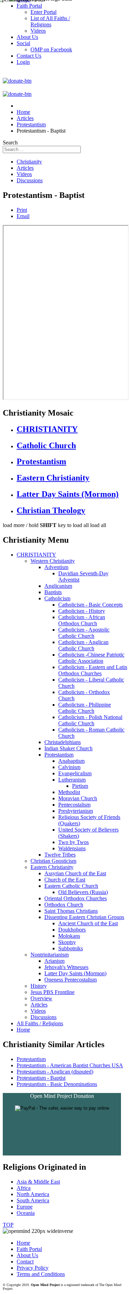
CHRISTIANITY (47, 429)
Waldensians (72, 848)
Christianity (29, 162)
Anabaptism (71, 761)
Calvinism (69, 767)
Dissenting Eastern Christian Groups (84, 917)
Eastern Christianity (53, 477)
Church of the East (64, 880)
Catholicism (57, 598)
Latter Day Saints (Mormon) (68, 494)
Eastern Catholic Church (71, 886)
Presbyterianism (75, 811)
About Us (27, 1255)
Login (23, 62)
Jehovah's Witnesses (66, 967)
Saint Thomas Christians (71, 911)
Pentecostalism (74, 805)
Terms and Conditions (41, 1274)
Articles (25, 168)
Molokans (69, 936)
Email (23, 216)
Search (10, 142)
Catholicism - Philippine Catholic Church (84, 708)
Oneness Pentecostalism (70, 980)
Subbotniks (70, 948)
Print (22, 210)
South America (33, 1200)
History (39, 986)
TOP (8, 1225)
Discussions (30, 180)
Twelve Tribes (60, 855)
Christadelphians (62, 742)
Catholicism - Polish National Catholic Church (90, 720)
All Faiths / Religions (40, 1023)
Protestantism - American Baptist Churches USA (70, 1065)
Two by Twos (73, 842)
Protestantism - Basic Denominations (57, 1084)
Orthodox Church (63, 905)
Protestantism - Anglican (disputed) (55, 1072)
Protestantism (41, 461)
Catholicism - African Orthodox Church (81, 620)
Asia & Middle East (38, 1182)
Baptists (53, 592)
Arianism (54, 961)
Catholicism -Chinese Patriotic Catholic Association (91, 658)
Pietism (80, 786)
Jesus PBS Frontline (53, 992)
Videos (24, 174)
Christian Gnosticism (53, 861)
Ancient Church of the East (88, 923)
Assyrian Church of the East (75, 873)
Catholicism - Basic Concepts (90, 605)
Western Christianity (53, 561)
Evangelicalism (75, 773)
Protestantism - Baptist (41, 1078)
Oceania (26, 1213)
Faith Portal (29, 1249)
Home (23, 1030)
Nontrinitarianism (50, 955)
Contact (25, 1261)
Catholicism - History (81, 611)
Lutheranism (72, 780)
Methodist (69, 792)
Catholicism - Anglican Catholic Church (83, 645)
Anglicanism (58, 586)
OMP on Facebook (51, 49)
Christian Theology (51, 510)
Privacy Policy (33, 1268)
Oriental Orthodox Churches (75, 898)
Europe (25, 1207)
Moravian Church (77, 798)
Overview (41, 998)
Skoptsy (67, 942)
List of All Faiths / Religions (50, 21)
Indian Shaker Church (68, 748)
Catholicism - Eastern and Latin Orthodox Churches (92, 670)
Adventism (56, 567)
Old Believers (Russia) (83, 892)
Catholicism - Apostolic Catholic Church (84, 633)
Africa (24, 1188)
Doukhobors (72, 930)
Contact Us (29, 56)
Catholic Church (46, 445)
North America (33, 1194)
